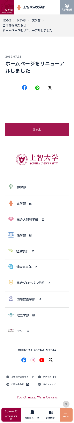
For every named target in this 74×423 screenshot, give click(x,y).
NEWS (21, 20)
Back (37, 129)
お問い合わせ (17, 384)
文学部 (36, 20)
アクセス (47, 377)
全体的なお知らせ (14, 25)
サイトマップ (49, 384)
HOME (7, 20)
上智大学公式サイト (20, 377)
